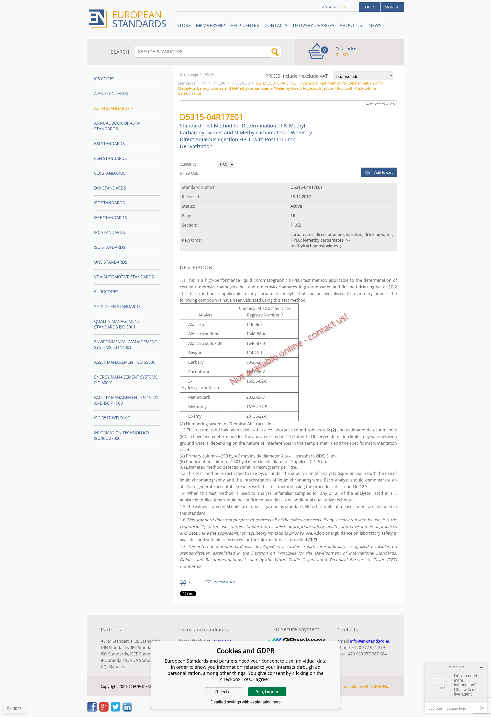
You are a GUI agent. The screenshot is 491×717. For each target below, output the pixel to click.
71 (204, 83)
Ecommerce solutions (346, 686)
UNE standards (110, 262)
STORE (184, 25)
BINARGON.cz (378, 686)
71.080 (219, 83)
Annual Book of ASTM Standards (117, 126)
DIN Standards (110, 188)
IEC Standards (109, 203)
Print (192, 582)
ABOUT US (351, 25)
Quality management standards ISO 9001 (117, 324)
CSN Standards (110, 158)
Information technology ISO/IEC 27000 (121, 435)
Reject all (223, 692)
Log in (369, 7)
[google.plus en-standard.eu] (104, 710)
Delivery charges (313, 25)
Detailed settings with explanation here (245, 702)
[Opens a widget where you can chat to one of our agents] (456, 687)
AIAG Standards (111, 93)
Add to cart (383, 172)
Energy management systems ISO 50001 (126, 379)
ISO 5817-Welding (112, 418)
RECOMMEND (224, 582)
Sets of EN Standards (117, 306)
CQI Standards (110, 173)
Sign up (392, 7)
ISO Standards (109, 247)
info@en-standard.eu (370, 641)
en (344, 6)
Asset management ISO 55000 (124, 362)
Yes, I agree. (267, 692)
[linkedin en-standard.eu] (127, 710)
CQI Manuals (113, 666)
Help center (244, 25)
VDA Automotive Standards (124, 277)
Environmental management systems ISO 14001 (125, 344)
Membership (210, 25)
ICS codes (104, 78)
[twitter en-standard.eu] (115, 710)
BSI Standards (109, 143)
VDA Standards (144, 660)
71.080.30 (241, 83)
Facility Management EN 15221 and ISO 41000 (126, 400)
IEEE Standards (110, 217)
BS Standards (147, 641)
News (375, 25)
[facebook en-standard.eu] (92, 710)
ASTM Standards (112, 108)
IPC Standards (109, 232)
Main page (189, 74)
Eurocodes (106, 292)
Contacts (276, 25)
